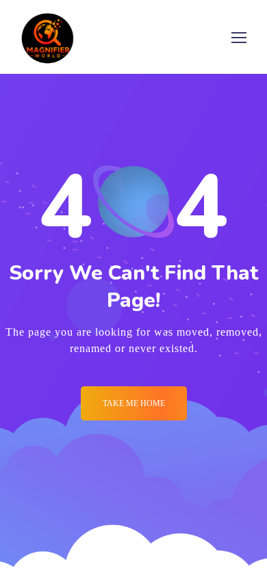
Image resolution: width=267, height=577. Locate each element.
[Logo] (48, 37)
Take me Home (134, 403)
